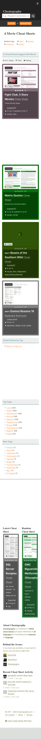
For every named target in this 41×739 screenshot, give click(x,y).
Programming (12, 422)
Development (12, 413)
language (9, 637)
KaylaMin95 (11, 265)
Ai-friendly (11, 473)
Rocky (9, 450)
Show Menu (37, 3)
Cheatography (9, 629)
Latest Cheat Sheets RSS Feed (19, 721)
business (32, 634)
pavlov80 (11, 682)
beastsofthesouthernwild (13, 274)
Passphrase (11, 468)
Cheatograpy (12, 456)
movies (9, 114)
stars (15, 114)
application (11, 325)
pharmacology (30, 614)
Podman (10, 447)
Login (11, 23)
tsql (9, 606)
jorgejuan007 (11, 108)
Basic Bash (28, 675)
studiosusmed (12, 319)
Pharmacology (12, 428)
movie (23, 325)
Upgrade (10, 459)
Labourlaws (11, 453)
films (14, 271)
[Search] (33, 16)
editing (17, 325)
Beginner (10, 431)
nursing (29, 611)
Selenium (10, 419)
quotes (9, 215)
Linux (9, 408)
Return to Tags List (14, 346)
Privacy (29, 715)
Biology (10, 425)
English (9, 434)
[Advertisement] (17, 3)
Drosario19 (31, 605)
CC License (9, 715)
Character (10, 44)
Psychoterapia (12, 465)
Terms (20, 715)
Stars (21, 41)
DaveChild (12, 655)
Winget (9, 462)
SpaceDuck (12, 660)
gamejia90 (12, 675)
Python (9, 411)
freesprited (12, 600)
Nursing (10, 416)
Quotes (31, 41)
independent (21, 271)
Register (26, 23)
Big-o (9, 470)
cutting (28, 325)
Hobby (21, 44)
